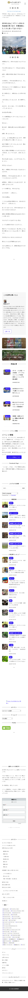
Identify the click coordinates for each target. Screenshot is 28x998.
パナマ (19, 922)
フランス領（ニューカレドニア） (12, 929)
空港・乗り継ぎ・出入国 (9, 878)
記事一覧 (7, 331)
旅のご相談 (5, 960)
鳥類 (4, 854)
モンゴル (16, 937)
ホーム (3, 952)
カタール (6, 914)
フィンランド (7, 927)
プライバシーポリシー (7, 973)
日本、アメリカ (8, 944)
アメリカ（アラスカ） (18, 910)
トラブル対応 (6, 873)
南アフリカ (7, 941)
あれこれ (6, 33)
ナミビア (12, 920)
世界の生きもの (6, 848)
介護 (5, 939)
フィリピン (7, 924)
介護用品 (12, 939)
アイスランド (14, 909)
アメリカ (6, 910)
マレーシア (7, 937)
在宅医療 (16, 941)
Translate (13, 495)
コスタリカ (7, 916)
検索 (23, 488)
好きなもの (5, 887)
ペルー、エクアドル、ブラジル (11, 933)
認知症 (17, 944)
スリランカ (7, 918)
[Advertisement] (14, 276)
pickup (6, 909)
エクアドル (7, 912)
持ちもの (5, 876)
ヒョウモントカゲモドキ (9, 890)
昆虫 (4, 861)
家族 (5, 942)
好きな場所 (5, 884)
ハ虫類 (4, 856)
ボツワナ (6, 935)
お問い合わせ (5, 957)
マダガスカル (16, 935)
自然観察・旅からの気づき (8, 870)
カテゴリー (5, 970)
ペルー (14, 931)
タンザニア (17, 918)
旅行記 (3, 882)
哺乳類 (4, 851)
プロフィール (5, 955)
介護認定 (21, 939)
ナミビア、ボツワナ (9, 922)
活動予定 (4, 962)
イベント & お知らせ (7, 845)
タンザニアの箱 (6, 843)
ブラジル (6, 931)
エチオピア (16, 912)
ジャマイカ (16, 916)
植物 (4, 864)
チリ (5, 920)
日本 (12, 942)
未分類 (3, 900)
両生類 (4, 859)
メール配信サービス (11, 827)
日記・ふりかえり (7, 897)
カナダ (14, 914)
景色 (4, 867)
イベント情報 (5, 965)
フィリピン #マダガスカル (10, 926)
